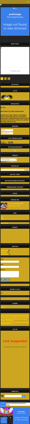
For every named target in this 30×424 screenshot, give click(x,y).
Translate (12, 161)
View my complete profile (14, 206)
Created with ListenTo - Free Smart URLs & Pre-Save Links (12, 387)
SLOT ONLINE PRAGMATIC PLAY (17, 203)
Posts (4, 130)
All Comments (6, 133)
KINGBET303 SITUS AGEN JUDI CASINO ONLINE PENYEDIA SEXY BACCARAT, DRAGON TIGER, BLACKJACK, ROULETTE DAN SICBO (15, 316)
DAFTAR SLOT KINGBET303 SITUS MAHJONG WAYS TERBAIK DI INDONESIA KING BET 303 (15, 323)
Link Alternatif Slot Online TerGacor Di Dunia (12, 111)
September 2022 (5, 254)
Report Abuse (4, 223)
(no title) (3, 107)
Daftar (2, 219)
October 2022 (4, 252)
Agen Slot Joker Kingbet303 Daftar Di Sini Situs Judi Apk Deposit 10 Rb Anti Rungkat (14, 319)
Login (2, 217)
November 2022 (4, 250)
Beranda (3, 307)
